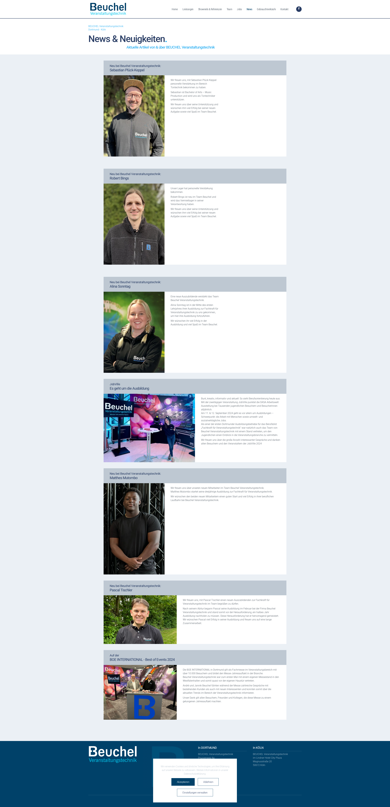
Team (229, 9)
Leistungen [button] (188, 9)
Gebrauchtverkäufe (266, 9)
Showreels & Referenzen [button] (210, 9)
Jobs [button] (239, 9)
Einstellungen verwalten (195, 792)
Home (175, 9)
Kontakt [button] (284, 9)
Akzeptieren (183, 781)
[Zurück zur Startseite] (109, 9)
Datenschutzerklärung (195, 773)
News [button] (249, 9)
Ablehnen (208, 781)
